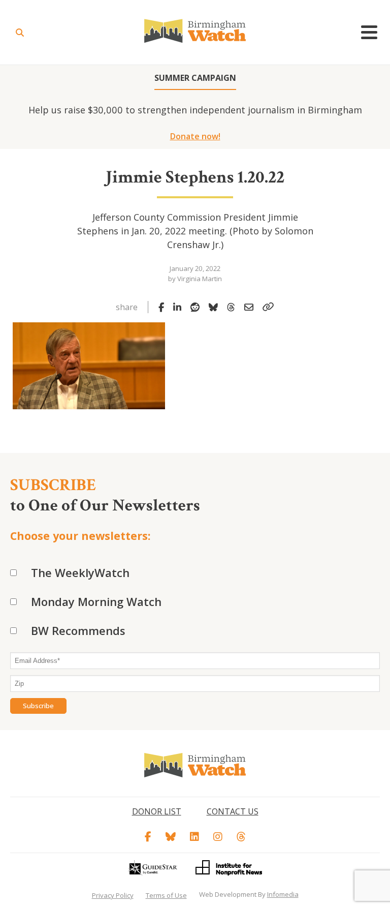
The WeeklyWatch (80, 572)
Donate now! (195, 136)
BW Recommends (78, 630)
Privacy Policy (113, 895)
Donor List (156, 811)
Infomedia (283, 894)
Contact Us (232, 811)
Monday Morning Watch (96, 601)
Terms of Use (166, 895)
